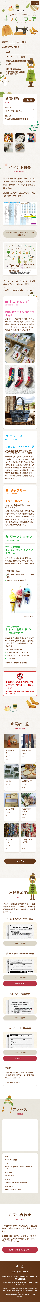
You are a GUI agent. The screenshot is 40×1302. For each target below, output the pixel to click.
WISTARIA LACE (27, 810)
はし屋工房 (26, 750)
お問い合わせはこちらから (20, 1250)
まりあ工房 (10, 809)
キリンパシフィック (11, 841)
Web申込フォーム (20, 983)
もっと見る (20, 861)
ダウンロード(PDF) (20, 943)
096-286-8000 (9, 1175)
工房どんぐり (27, 781)
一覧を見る (29, 100)
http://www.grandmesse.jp (14, 1189)
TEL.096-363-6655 (12, 1078)
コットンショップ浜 (27, 841)
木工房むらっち (11, 751)
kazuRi (8, 781)
